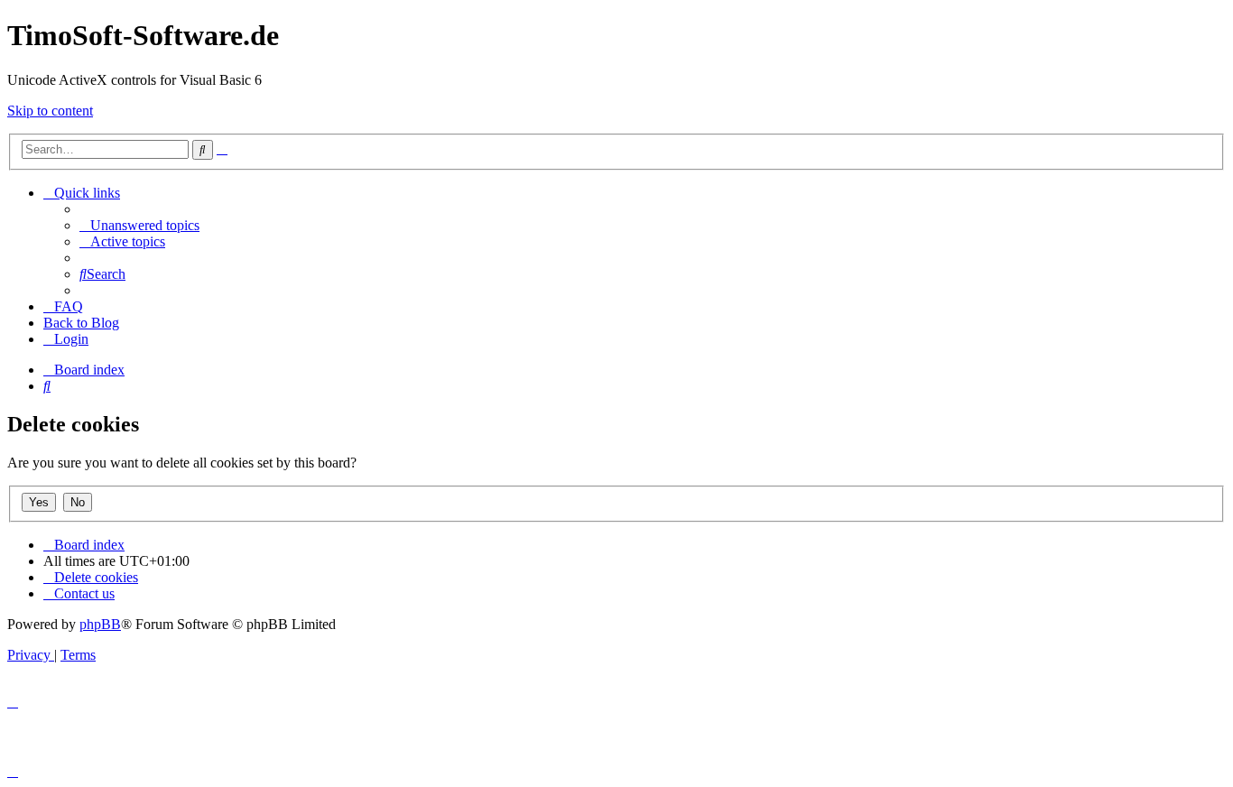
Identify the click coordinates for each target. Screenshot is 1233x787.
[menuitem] (139, 225)
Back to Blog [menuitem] (81, 322)
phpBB (100, 624)
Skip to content (50, 110)
